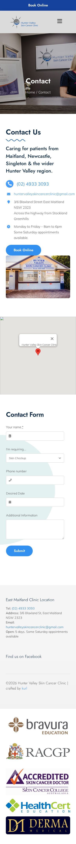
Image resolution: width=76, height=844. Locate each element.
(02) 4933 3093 (23, 608)
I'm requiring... (16, 449)
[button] (38, 352)
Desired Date (15, 493)
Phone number (16, 471)
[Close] (52, 338)
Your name (14, 427)
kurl (24, 688)
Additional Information (21, 515)
